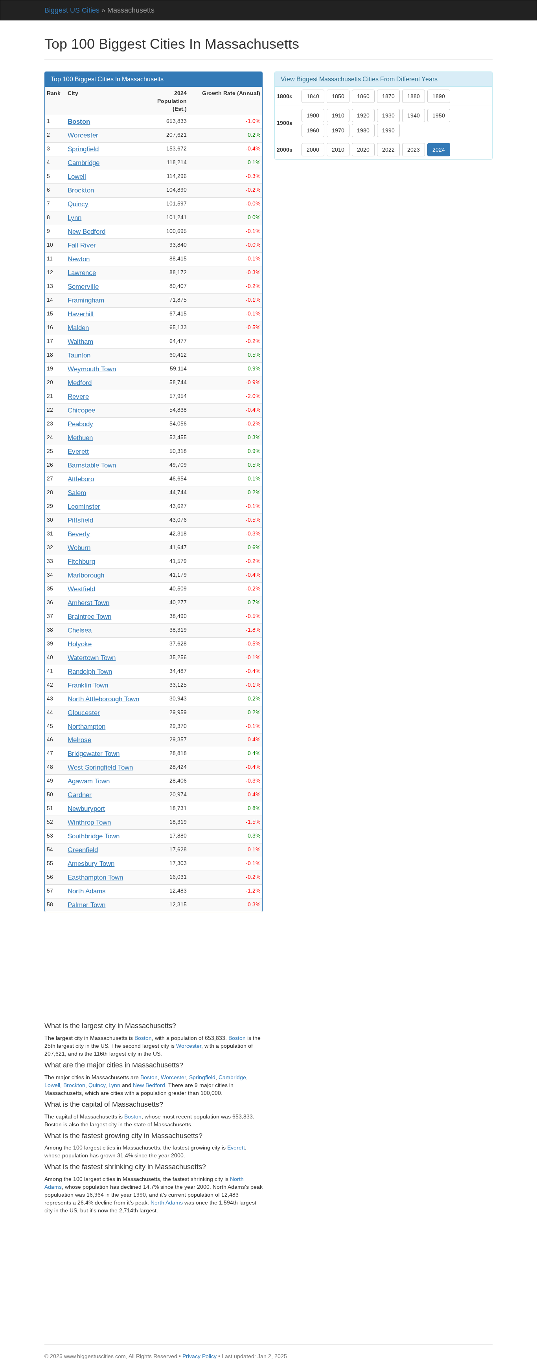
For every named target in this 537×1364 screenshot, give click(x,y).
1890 (438, 96)
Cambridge (83, 163)
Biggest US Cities (71, 10)
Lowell (77, 176)
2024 (438, 150)
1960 (313, 130)
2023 (413, 150)
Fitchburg (81, 561)
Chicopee (81, 410)
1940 (413, 115)
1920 (363, 115)
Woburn (79, 548)
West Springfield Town (100, 767)
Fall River (82, 245)
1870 (388, 96)
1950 (438, 115)
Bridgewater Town (94, 753)
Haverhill (81, 314)
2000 (313, 150)
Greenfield (83, 850)
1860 (363, 96)
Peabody (80, 424)
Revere (78, 396)
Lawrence (82, 273)
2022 (388, 150)
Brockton (81, 190)
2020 (363, 150)
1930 (388, 115)
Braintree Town (89, 616)
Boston (79, 121)
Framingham (86, 300)
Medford (80, 383)
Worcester (83, 135)
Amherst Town (88, 603)
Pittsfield (80, 520)
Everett (78, 451)
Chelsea (80, 630)
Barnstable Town (92, 465)
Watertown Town (92, 658)
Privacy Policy (199, 1356)
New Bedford (86, 231)
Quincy (78, 204)
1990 (388, 130)
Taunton (79, 355)
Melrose (79, 740)
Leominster (84, 506)
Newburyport (86, 808)
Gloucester (84, 713)
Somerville (83, 286)
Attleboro (81, 479)
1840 (313, 96)
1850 (338, 96)
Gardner (80, 795)
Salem (77, 493)
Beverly (79, 534)
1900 (313, 115)
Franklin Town (88, 685)
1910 (338, 115)
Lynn (74, 218)
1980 (363, 130)
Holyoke (80, 644)
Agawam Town (89, 781)
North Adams (87, 891)
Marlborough (86, 575)
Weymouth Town (92, 369)
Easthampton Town (95, 877)
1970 (338, 130)
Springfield (83, 149)
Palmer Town (86, 905)
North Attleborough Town (103, 699)
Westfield (81, 589)
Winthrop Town (89, 822)
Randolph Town (90, 671)
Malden (78, 328)
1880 (413, 96)
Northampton (86, 726)
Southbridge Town (94, 836)
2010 (338, 150)
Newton (79, 259)
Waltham (80, 341)
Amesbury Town (91, 863)
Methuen (80, 438)
